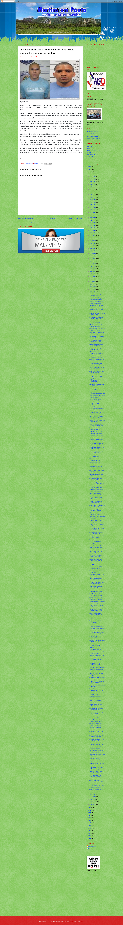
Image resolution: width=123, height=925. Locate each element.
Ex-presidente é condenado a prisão (96, 474)
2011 (89, 838)
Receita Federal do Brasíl (92, 154)
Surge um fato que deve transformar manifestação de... (97, 392)
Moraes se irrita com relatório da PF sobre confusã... (97, 409)
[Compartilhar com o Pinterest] (51, 164)
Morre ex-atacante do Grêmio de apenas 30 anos (97, 629)
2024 (89, 172)
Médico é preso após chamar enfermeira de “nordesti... (95, 609)
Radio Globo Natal (91, 134)
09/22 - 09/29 (93, 210)
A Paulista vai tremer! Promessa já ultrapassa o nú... (96, 739)
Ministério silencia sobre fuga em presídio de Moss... (97, 712)
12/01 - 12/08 (93, 184)
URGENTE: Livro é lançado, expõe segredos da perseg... (96, 352)
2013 (89, 833)
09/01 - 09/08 (93, 217)
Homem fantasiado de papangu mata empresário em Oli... (96, 633)
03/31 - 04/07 (93, 274)
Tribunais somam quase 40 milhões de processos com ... (96, 743)
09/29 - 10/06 (93, 207)
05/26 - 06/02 (93, 253)
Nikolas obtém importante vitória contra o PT (97, 563)
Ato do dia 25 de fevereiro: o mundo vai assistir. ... (96, 501)
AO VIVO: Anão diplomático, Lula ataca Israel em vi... (96, 432)
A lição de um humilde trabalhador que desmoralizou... (94, 380)
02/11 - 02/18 (93, 292)
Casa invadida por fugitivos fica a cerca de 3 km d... (97, 313)
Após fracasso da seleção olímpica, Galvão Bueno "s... (96, 613)
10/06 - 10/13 (93, 205)
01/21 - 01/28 (93, 799)
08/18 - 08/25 (93, 222)
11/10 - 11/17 (93, 192)
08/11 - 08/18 (93, 225)
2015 (89, 828)
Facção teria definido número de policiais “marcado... (96, 621)
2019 (89, 818)
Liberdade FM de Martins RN (93, 138)
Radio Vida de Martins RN (93, 136)
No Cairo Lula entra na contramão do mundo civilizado (95, 405)
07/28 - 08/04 (93, 230)
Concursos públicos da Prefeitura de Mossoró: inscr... (97, 329)
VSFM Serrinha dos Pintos (93, 131)
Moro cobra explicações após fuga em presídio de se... (96, 720)
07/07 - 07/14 (93, 238)
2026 (89, 167)
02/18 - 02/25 (93, 289)
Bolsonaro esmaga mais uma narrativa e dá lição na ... (96, 451)
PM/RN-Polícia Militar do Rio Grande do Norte (95, 151)
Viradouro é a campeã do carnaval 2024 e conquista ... (96, 728)
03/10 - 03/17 (93, 281)
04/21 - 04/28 (93, 266)
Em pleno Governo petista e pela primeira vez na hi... (96, 656)
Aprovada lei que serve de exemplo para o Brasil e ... (96, 400)
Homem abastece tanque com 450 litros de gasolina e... (97, 640)
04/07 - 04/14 (93, 271)
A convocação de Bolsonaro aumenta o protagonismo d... (96, 625)
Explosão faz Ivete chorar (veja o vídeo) (97, 755)
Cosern (88, 148)
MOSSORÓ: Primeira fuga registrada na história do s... (96, 701)
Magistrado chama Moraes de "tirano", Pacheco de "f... (96, 532)
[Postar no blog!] (46, 164)
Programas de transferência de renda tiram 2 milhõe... (96, 302)
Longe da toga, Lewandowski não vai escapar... (97, 517)
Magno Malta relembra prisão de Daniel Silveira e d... (97, 348)
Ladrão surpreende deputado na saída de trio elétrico (96, 697)
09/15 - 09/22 (93, 212)
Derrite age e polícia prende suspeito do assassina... (95, 555)
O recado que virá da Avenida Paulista (96, 617)
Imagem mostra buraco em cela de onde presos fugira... (96, 413)
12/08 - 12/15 (93, 181)
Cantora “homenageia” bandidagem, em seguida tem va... (96, 782)
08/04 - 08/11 (93, 228)
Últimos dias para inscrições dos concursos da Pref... (96, 459)
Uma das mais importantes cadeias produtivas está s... (96, 509)
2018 (89, 820)
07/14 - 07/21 (93, 235)
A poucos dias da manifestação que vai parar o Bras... (96, 528)
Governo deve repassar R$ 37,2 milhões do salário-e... (96, 724)
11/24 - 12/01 (93, 187)
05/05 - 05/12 (93, 261)
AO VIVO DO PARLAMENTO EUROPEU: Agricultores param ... (96, 776)
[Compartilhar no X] (48, 164)
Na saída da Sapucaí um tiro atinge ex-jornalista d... (95, 552)
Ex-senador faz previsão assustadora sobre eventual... (96, 689)
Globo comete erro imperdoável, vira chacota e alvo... (97, 471)
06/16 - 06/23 (93, 245)
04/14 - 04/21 (93, 269)
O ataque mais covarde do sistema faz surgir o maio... (96, 356)
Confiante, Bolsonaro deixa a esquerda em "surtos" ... (96, 790)
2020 (89, 815)
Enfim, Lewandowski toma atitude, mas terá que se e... (96, 548)
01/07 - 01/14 (93, 804)
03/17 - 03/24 (93, 279)
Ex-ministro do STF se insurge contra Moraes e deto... (96, 664)
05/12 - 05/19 (93, 258)
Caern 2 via (89, 146)
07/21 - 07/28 (93, 233)
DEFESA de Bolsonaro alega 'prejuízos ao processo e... (96, 644)
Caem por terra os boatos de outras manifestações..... (95, 598)
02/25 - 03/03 (93, 286)
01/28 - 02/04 (93, 796)
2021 (89, 812)
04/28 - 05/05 (93, 263)
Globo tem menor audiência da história (96, 360)
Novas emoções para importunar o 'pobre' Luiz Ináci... (96, 751)
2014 (89, 830)
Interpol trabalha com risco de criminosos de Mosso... (96, 540)
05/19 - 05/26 (93, 256)
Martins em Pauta (92, 846)
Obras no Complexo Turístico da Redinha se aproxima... (96, 732)
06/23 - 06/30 (93, 243)
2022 (89, 810)
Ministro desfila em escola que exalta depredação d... (96, 606)
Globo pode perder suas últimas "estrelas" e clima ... (96, 455)
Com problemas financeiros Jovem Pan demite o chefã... (96, 424)
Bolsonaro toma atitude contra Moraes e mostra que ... (96, 428)
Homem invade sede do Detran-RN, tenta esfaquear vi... (96, 321)
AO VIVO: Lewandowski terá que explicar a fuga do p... (96, 648)
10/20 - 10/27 (93, 199)
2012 (89, 836)
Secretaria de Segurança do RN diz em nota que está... (96, 708)
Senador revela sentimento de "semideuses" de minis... (96, 735)
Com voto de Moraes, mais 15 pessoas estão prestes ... (96, 636)
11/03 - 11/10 (93, 194)
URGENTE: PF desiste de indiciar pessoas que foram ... (96, 494)
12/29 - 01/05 (93, 174)
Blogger (82, 921)
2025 (89, 169)
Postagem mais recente (25, 218)
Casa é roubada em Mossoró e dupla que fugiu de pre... (96, 586)
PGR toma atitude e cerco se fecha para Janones (95, 521)
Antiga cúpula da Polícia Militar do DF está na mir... (96, 388)
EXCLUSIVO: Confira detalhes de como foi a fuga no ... (96, 582)
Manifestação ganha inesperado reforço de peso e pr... (96, 367)
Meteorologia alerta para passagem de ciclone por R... (96, 544)
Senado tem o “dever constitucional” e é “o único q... (96, 760)
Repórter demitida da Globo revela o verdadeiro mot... (95, 559)
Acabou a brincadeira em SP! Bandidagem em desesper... (96, 660)
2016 (89, 825)
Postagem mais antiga (76, 218)
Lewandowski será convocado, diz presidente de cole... (96, 674)
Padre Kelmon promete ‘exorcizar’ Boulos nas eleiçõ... (97, 482)
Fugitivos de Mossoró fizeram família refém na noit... (96, 310)
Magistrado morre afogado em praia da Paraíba (96, 478)
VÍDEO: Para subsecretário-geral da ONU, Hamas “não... (97, 579)
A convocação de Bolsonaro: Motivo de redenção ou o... (96, 768)
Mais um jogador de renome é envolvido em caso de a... (96, 486)
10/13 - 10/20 (93, 202)
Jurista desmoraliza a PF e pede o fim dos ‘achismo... (97, 396)
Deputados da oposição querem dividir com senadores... (96, 764)
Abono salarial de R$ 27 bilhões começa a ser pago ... (96, 567)
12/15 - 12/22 (93, 179)
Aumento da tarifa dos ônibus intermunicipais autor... (96, 444)
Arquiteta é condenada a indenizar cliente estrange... (96, 590)
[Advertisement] (97, 902)
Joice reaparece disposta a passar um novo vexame (96, 371)
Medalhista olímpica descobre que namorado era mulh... (96, 594)
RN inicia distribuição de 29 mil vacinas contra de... (96, 575)
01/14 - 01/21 (93, 802)
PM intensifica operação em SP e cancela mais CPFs (97, 772)
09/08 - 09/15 (93, 215)
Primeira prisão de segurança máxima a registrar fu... (96, 317)
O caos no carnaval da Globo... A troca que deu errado (97, 747)
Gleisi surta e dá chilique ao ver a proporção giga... (97, 420)
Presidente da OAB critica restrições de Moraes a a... (95, 463)
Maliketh (71, 921)
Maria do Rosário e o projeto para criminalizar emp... (97, 505)
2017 (89, 823)
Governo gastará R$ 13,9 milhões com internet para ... (97, 678)
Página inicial (51, 218)
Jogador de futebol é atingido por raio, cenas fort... (97, 685)
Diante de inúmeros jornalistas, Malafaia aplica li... (96, 513)
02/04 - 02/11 (93, 794)
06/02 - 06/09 (93, 251)
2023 (89, 807)
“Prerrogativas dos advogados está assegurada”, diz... (96, 364)
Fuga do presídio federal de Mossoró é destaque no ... (95, 705)
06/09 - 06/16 (93, 248)
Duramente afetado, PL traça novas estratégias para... (96, 344)
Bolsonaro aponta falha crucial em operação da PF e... (96, 652)
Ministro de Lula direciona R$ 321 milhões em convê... (96, 670)
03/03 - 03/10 (93, 284)
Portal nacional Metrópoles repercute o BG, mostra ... (95, 716)
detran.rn (89, 159)
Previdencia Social (91, 156)
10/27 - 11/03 (93, 197)
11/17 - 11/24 (93, 189)
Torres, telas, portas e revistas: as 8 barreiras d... (96, 571)
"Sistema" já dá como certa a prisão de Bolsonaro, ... (96, 490)
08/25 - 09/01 (93, 220)
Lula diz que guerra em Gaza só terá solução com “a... (96, 337)
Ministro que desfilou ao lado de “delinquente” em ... (96, 525)
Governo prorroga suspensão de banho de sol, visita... (96, 447)
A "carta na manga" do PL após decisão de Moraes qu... (96, 786)
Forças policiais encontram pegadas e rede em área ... (95, 467)
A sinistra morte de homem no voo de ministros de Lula (96, 436)
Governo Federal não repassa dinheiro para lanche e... (96, 298)
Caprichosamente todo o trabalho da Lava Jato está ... (97, 693)
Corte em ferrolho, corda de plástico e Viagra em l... (95, 340)
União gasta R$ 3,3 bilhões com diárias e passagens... (96, 333)
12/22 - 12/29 (93, 176)
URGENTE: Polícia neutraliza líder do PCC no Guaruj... (96, 417)
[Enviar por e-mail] (45, 164)
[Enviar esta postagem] (42, 163)
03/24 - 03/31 (93, 276)
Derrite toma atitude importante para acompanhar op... (96, 294)
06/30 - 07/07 (93, 240)
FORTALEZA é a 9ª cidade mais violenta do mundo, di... (96, 681)
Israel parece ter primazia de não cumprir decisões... (96, 536)
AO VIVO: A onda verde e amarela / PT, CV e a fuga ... (96, 375)
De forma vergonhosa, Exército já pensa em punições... (97, 602)
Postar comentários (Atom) (28, 222)
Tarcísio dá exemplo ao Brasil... (96, 667)
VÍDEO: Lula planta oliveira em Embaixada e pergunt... (96, 325)
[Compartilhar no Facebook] (50, 164)
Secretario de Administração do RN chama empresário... (96, 306)
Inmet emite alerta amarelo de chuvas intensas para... (96, 440)
